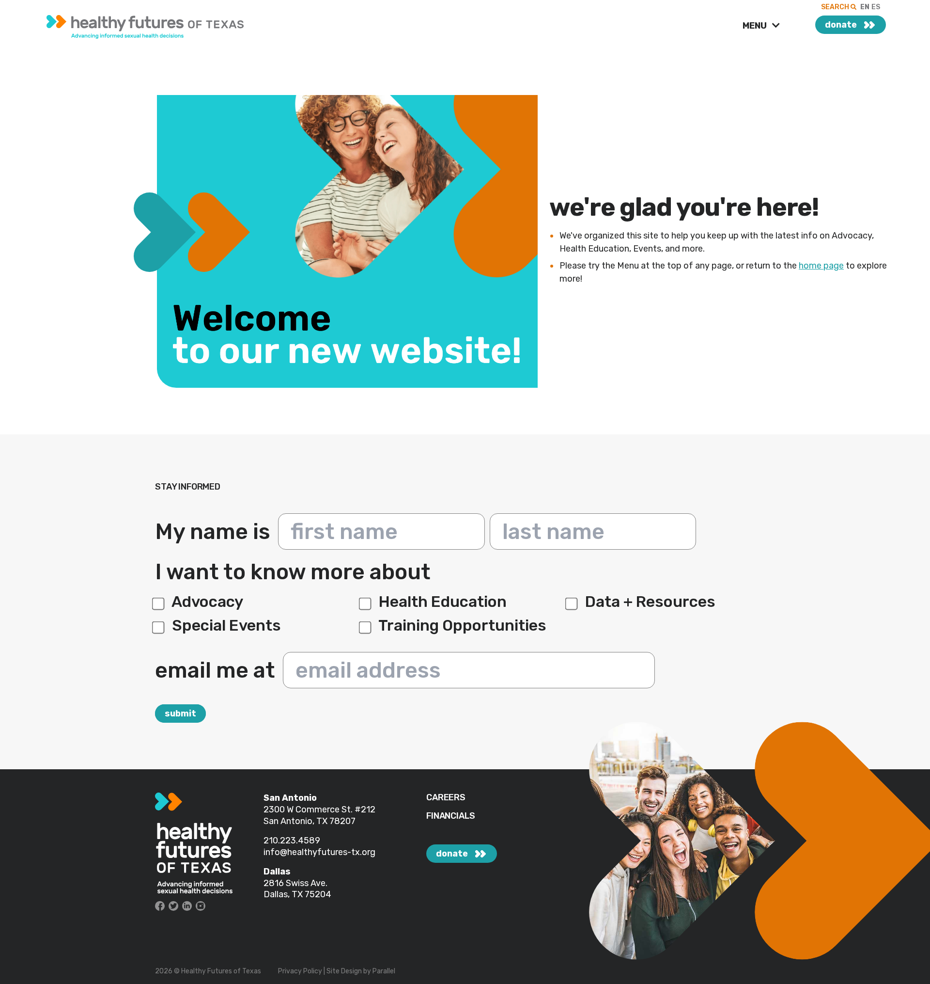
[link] (198, 24)
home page (821, 265)
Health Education (441, 601)
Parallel (383, 971)
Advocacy (206, 601)
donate (841, 24)
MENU (756, 25)
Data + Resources (648, 601)
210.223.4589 (292, 840)
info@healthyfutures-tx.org (319, 852)
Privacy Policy (300, 971)
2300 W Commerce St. (309, 809)
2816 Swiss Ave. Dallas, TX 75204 (297, 889)
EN (864, 7)
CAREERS (445, 798)
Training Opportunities (460, 625)
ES (875, 7)
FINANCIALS (450, 816)
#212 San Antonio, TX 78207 (319, 815)
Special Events (225, 625)
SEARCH (836, 7)
